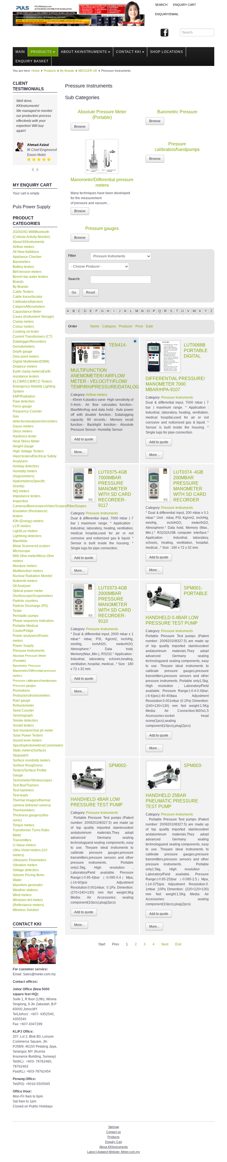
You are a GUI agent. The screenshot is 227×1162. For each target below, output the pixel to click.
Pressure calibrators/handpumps (35, 680)
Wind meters (22, 895)
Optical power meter (28, 591)
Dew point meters (26, 356)
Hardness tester (25, 436)
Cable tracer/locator (27, 297)
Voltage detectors (26, 870)
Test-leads (20, 795)
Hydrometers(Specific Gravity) (29, 483)
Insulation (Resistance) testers (30, 513)
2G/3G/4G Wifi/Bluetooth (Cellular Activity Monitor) (31, 234)
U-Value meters (24, 845)
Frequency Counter (27, 411)
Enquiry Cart (113, 1141)
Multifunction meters (28, 571)
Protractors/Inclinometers (31, 695)
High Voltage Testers (28, 451)
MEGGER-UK (87, 70)
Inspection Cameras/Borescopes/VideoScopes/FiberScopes (35, 503)
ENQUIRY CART (184, 4)
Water (17, 880)
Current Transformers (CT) (32, 336)
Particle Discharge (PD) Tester (30, 608)
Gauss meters (23, 426)
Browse (80, 127)
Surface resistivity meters (31, 760)
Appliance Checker (27, 257)
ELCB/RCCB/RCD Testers (32, 381)
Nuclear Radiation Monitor (32, 576)
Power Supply (23, 646)
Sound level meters (27, 740)
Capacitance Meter (27, 312)
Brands (18, 282)
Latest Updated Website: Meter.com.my (113, 1151)
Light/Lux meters (25, 531)
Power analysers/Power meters (30, 638)
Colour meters (23, 327)
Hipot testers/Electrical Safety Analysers (34, 458)
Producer (126, 326)
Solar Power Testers (28, 735)
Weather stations (25, 890)
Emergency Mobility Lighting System (34, 388)
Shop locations (166, 52)
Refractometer (23, 705)
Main (20, 52)
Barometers (21, 262)
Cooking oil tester (26, 332)
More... (79, 452)
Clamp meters (23, 322)
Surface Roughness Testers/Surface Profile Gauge (30, 770)
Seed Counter (23, 710)
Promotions (21, 690)
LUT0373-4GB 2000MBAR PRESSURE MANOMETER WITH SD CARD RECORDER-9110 (114, 605)
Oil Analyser (22, 586)
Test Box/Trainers (26, 785)
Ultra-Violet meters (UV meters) (30, 852)
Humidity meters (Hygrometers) (25, 473)
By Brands (67, 70)
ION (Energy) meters (28, 521)
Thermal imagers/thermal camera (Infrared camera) (32, 802)
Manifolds (20, 541)
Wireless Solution (26, 910)
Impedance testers (26, 496)
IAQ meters (21, 491)
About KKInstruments (84, 52)
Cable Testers (23, 292)
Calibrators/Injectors (28, 302)
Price (139, 326)
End (178, 944)
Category (109, 326)
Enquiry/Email (167, 14)
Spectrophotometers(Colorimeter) (35, 745)
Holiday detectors (26, 466)
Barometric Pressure (27, 665)
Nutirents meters (25, 581)
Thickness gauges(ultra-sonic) (31, 817)
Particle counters (25, 601)
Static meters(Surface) (29, 750)
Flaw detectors (24, 401)
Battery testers (23, 267)
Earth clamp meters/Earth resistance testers (32, 374)
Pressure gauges (24, 685)
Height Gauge (23, 446)
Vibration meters (25, 865)
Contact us (113, 1131)
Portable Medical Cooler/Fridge (25, 628)
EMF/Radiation (24, 396)
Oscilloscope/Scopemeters (33, 596)
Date (149, 326)
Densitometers (24, 346)
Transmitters (22, 840)
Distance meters (25, 366)
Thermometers (24, 810)
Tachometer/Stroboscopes (32, 780)
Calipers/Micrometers (29, 307)
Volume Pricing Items (28, 875)
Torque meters (23, 825)
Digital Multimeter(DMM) (31, 361)
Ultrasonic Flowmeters (29, 860)
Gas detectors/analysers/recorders (35, 418)
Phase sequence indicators (33, 621)
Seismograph (23, 715)
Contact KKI (128, 52)
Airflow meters (23, 247)
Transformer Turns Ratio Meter (31, 832)
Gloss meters (22, 431)
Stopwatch (21, 755)
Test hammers (23, 790)
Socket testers (23, 725)
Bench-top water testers (30, 277)
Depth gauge (22, 351)
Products (41, 52)
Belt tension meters (27, 272)
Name (94, 326)
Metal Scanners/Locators (31, 546)
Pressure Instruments (29, 651)
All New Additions (26, 252)
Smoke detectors (25, 720)
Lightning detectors (27, 536)
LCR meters (22, 526)
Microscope (21, 551)
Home (36, 70)
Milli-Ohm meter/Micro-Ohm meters (33, 558)
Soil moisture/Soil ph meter (33, 730)
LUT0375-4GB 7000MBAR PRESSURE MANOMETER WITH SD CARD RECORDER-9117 (114, 489)
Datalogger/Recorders (29, 341)
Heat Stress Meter (26, 441)
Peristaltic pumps (25, 616)
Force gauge (22, 406)
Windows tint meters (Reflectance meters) (28, 902)
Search (161, 4)
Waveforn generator (28, 885)
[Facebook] (164, 33)
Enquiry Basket (32, 61)
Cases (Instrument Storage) (33, 317)
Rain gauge (21, 700)
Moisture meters (25, 566)
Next (164, 944)
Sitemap (113, 1126)
